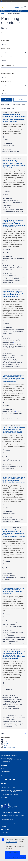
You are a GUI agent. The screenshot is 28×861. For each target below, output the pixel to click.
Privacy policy (5, 829)
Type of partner (5, 48)
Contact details (5, 768)
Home (2, 13)
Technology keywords (7, 73)
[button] (3, 740)
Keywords (4, 32)
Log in (21, 7)
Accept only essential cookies (16, 857)
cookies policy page (11, 841)
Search (17, 7)
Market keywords (6, 81)
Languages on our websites (8, 823)
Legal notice (4, 832)
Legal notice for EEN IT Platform (9, 794)
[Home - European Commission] (4, 6)
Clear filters (20, 99)
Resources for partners (7, 819)
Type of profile (5, 40)
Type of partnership (6, 57)
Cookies (3, 826)
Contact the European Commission (10, 812)
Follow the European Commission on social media (12, 816)
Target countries (5, 90)
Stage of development (7, 65)
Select (4, 44)
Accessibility (4, 797)
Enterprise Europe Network (9, 755)
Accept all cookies (12, 852)
